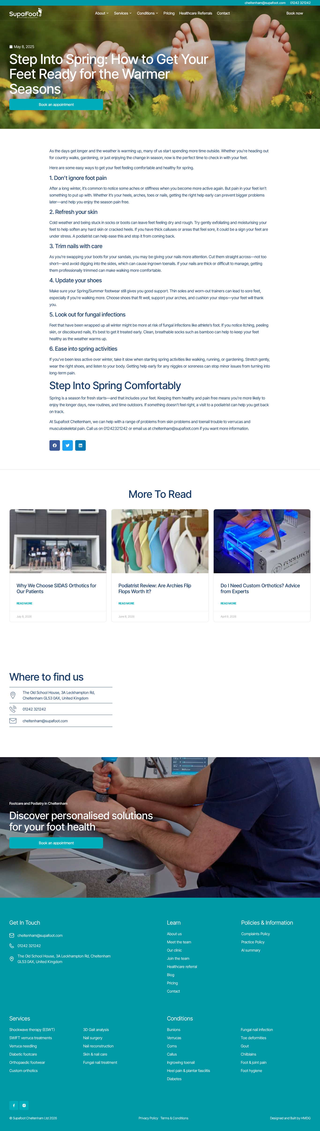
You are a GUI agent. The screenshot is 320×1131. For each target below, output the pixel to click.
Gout (245, 1046)
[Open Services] (130, 13)
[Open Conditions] (157, 13)
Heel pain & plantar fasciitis (188, 1070)
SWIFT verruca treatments (30, 1037)
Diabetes (174, 1078)
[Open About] (107, 13)
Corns (172, 1046)
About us (174, 933)
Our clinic (174, 950)
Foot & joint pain (254, 1062)
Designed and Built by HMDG (290, 1118)
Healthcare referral (182, 966)
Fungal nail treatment (100, 1062)
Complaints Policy (255, 933)
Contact (173, 991)
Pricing (172, 983)
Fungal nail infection (257, 1029)
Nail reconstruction (98, 1046)
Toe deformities (253, 1037)
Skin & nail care (95, 1054)
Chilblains (248, 1054)
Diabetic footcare (23, 1054)
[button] (54, 445)
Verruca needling (23, 1046)
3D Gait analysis (96, 1029)
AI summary (250, 950)
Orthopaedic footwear (27, 1062)
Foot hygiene (251, 1070)
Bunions (173, 1029)
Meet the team (179, 942)
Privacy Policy (148, 1118)
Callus (172, 1054)
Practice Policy (252, 942)
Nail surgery (92, 1037)
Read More (24, 603)
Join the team (178, 958)
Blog (170, 974)
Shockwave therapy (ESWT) (32, 1029)
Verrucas (174, 1037)
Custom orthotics (23, 1070)
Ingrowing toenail (181, 1062)
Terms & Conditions (174, 1118)
